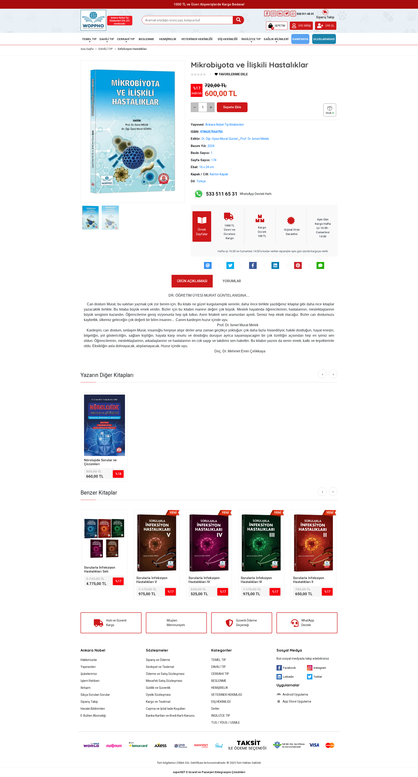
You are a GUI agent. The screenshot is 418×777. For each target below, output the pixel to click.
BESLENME (218, 680)
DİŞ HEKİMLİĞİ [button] (228, 39)
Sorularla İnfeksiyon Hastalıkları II (308, 580)
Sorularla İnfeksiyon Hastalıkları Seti (99, 569)
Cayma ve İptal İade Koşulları (165, 708)
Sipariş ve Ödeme (158, 660)
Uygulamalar (288, 685)
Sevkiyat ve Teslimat (160, 667)
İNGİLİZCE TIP (220, 715)
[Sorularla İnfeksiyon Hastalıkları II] (313, 543)
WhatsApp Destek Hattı (238, 194)
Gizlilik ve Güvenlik (158, 687)
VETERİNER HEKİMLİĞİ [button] (196, 39)
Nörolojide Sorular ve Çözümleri (100, 462)
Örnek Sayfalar (202, 232)
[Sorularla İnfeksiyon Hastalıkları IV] (209, 543)
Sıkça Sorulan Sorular (95, 694)
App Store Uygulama (296, 701)
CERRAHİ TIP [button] (126, 39)
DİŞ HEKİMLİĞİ (221, 701)
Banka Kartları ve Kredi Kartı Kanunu (170, 715)
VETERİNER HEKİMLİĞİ (226, 694)
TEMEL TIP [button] (89, 39)
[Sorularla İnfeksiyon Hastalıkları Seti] (104, 537)
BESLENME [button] (146, 39)
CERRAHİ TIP (220, 674)
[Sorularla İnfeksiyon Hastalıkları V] (156, 543)
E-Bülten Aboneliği (93, 715)
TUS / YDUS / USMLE (225, 722)
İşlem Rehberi (90, 680)
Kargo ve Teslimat (158, 701)
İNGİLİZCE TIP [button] (251, 39)
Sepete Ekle (232, 107)
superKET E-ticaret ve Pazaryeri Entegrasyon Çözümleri (209, 772)
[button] (276, 26)
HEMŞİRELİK (219, 687)
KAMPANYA (300, 39)
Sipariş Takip (325, 16)
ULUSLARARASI (324, 39)
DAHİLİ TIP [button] (106, 39)
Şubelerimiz (89, 674)
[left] (322, 374)
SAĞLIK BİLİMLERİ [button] (276, 39)
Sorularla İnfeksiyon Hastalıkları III (256, 580)
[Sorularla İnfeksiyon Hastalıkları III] (261, 543)
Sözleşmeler (157, 650)
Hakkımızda (89, 660)
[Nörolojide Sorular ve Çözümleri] (104, 425)
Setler (215, 708)
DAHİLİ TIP (218, 667)
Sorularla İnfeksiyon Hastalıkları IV (204, 580)
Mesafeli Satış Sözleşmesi (164, 680)
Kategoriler (221, 650)
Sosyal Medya (289, 650)
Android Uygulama (295, 694)
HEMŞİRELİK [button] (167, 39)
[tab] (192, 281)
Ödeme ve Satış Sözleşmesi (165, 674)
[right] (333, 374)
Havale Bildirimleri (93, 708)
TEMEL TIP (218, 660)
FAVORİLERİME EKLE (233, 74)
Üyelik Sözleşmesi (158, 694)
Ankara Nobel (93, 650)
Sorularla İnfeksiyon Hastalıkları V (151, 580)
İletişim (86, 687)
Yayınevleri (88, 667)
